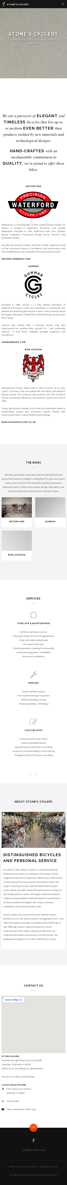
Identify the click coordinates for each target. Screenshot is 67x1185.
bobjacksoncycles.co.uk (19, 422)
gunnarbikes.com (14, 342)
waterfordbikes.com (16, 259)
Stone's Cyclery (18, 4)
